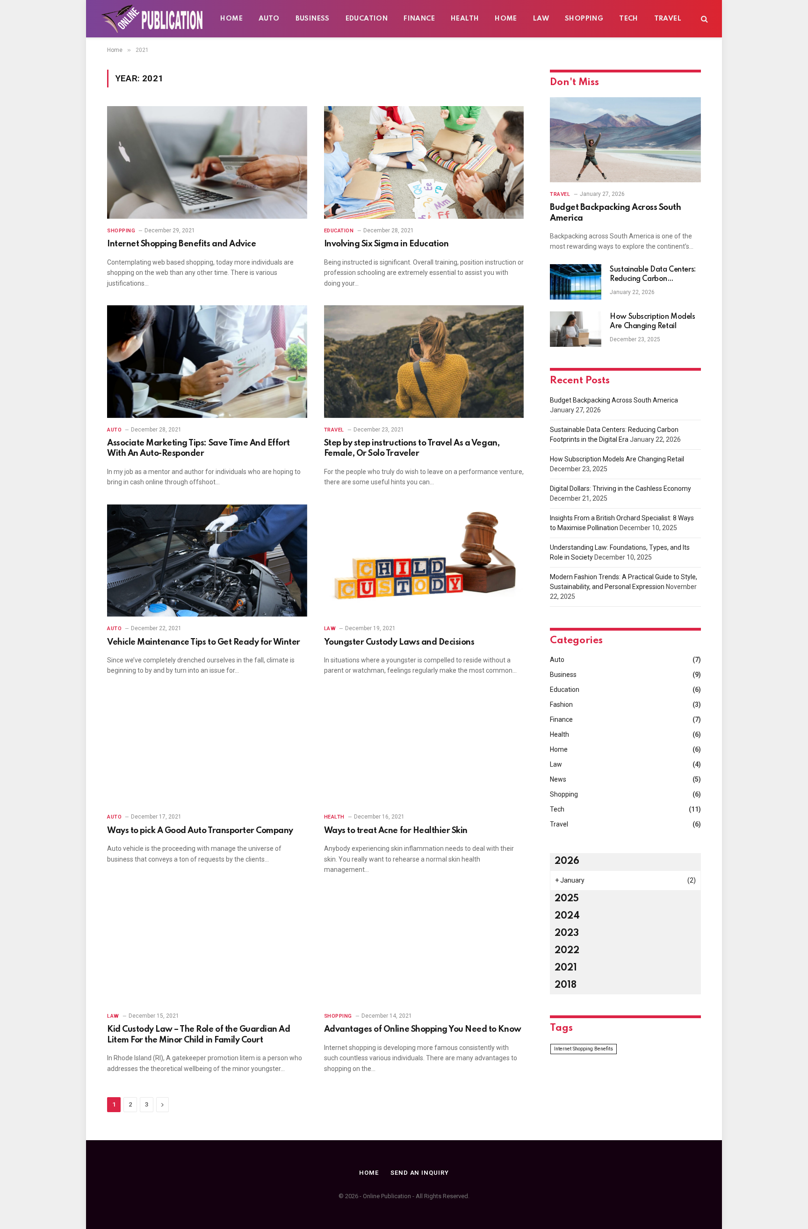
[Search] (703, 18)
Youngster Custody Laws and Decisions (399, 642)
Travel (667, 18)
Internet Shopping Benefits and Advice (181, 244)
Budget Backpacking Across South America (615, 212)
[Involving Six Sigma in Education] (424, 162)
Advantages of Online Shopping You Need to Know (422, 1029)
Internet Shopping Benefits (583, 1049)
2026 (567, 861)
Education (367, 18)
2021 (566, 968)
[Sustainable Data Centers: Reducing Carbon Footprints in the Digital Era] (575, 282)
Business (313, 18)
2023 (567, 933)
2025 (567, 899)
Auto (269, 18)
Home (231, 18)
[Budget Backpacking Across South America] (625, 139)
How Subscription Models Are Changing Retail (652, 321)
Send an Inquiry (419, 1172)
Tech (628, 18)
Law (541, 18)
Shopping (584, 18)
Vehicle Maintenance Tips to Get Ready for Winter (203, 642)
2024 (567, 916)
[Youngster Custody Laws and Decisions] (424, 560)
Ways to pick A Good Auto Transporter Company (200, 831)
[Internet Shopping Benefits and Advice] (207, 162)
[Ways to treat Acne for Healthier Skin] (424, 749)
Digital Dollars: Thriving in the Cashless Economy (620, 488)
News (558, 779)
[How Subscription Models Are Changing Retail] (575, 329)
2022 (567, 951)
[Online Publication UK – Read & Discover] (152, 18)
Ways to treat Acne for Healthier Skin (396, 831)
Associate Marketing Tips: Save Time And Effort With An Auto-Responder (198, 448)
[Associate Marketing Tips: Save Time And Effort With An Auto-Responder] (207, 361)
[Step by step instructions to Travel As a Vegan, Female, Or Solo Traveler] (424, 361)
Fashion (561, 704)
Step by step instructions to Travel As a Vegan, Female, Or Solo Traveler (411, 448)
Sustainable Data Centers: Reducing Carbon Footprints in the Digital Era (655, 275)
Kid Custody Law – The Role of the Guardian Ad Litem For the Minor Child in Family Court (198, 1034)
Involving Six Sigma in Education (386, 244)
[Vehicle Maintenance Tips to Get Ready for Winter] (207, 560)
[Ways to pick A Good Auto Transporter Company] (207, 749)
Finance (419, 18)
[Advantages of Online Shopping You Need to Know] (424, 947)
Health (465, 18)
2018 (566, 985)
